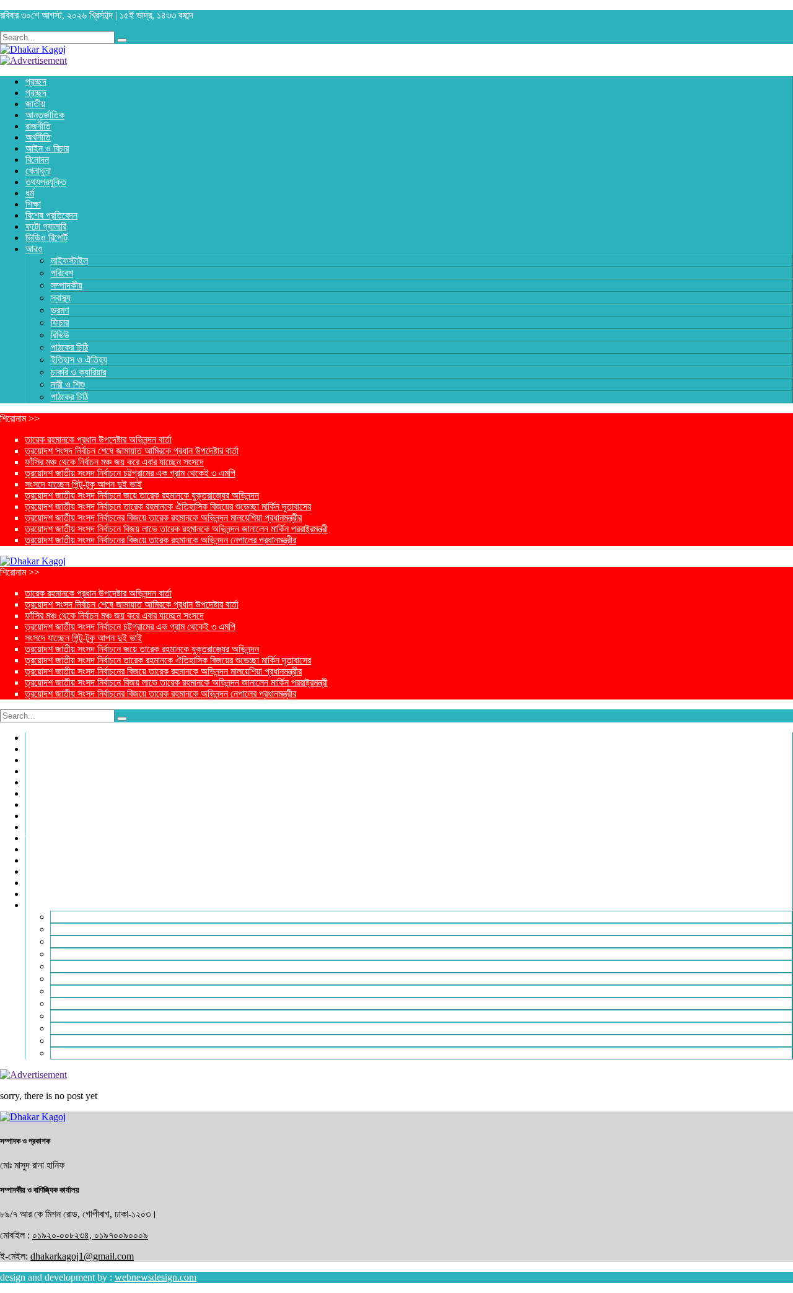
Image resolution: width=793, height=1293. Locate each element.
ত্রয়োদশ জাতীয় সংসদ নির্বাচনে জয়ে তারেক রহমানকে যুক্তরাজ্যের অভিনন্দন (142, 495)
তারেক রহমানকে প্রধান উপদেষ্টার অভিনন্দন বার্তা (98, 439)
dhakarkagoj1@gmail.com (82, 1256)
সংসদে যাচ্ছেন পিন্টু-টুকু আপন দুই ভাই (83, 484)
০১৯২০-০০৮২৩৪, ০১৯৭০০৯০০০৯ (90, 1235)
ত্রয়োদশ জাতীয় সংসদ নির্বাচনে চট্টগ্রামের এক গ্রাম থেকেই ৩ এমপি (130, 473)
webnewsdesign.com (155, 1277)
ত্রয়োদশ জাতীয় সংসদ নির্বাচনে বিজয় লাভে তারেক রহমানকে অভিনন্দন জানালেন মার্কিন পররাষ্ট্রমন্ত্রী (176, 529)
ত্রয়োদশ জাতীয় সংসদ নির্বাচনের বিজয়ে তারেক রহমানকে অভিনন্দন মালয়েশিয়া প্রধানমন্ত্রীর (163, 517)
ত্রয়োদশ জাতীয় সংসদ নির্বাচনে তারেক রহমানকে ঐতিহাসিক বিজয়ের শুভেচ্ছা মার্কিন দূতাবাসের (168, 506)
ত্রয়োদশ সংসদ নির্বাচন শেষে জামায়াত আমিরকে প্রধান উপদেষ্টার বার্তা (132, 450)
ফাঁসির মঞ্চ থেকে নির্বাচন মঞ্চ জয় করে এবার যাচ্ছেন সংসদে (114, 462)
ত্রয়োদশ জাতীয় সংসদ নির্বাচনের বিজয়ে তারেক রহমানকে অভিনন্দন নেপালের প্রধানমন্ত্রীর (160, 540)
